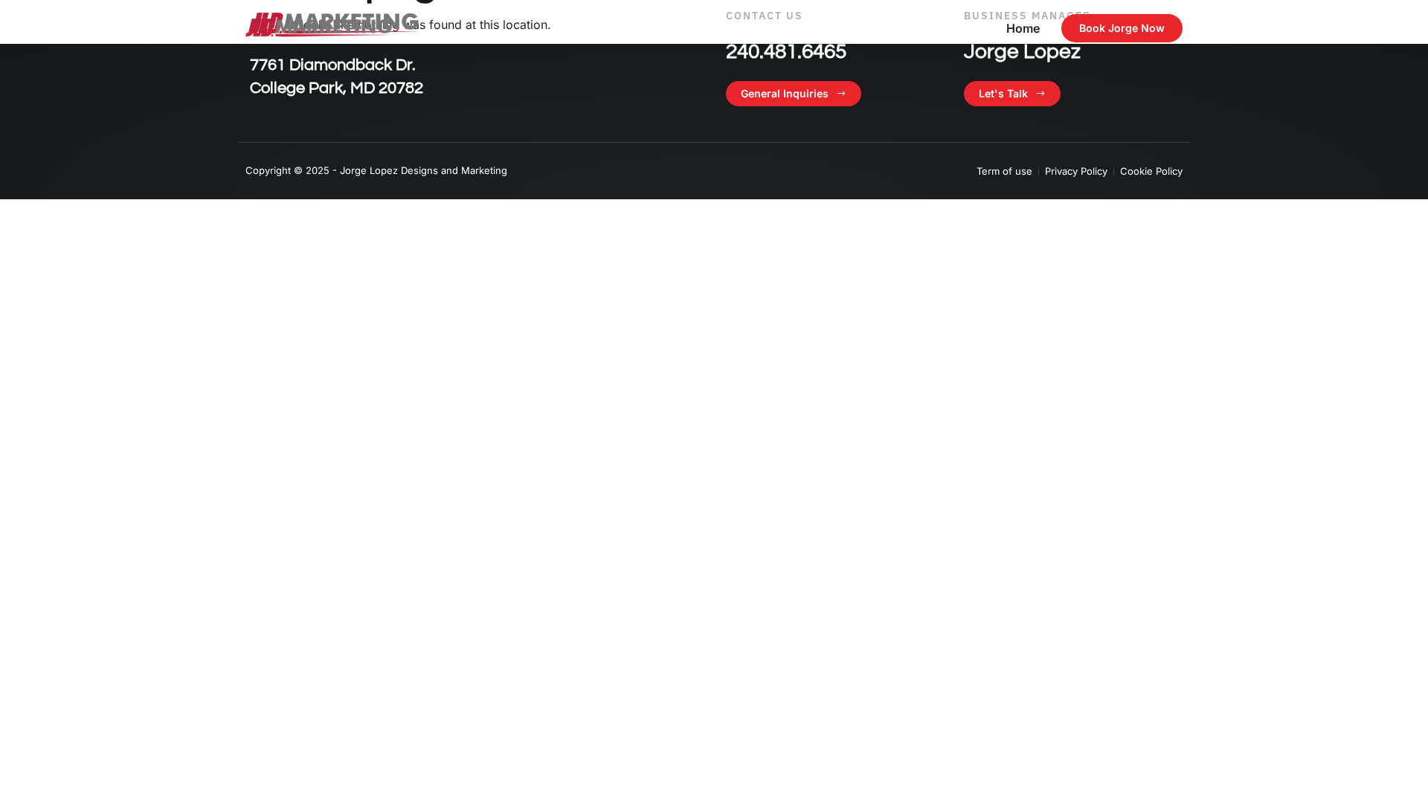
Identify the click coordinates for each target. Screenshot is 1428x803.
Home (1023, 28)
